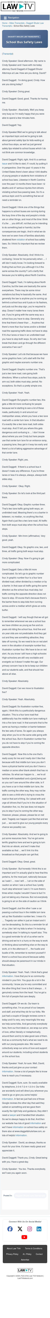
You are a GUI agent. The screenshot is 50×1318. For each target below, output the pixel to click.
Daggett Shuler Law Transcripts (23, 37)
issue (4, 163)
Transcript (7, 53)
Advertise (25, 1259)
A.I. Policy (27, 1254)
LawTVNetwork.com (25, 1278)
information (7, 976)
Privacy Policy (12, 1254)
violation (21, 239)
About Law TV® (14, 1248)
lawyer (12, 1115)
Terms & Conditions (33, 1248)
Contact (39, 1254)
